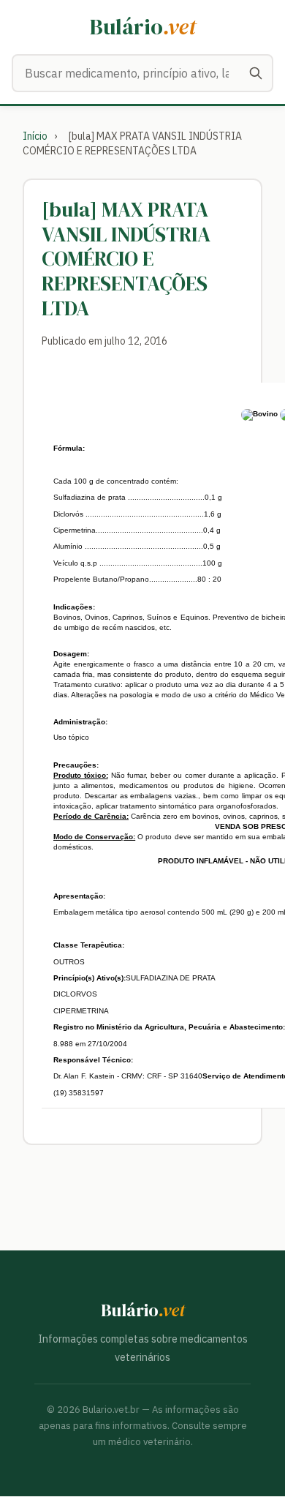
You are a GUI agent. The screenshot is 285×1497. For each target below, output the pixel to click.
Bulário (143, 27)
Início (35, 136)
